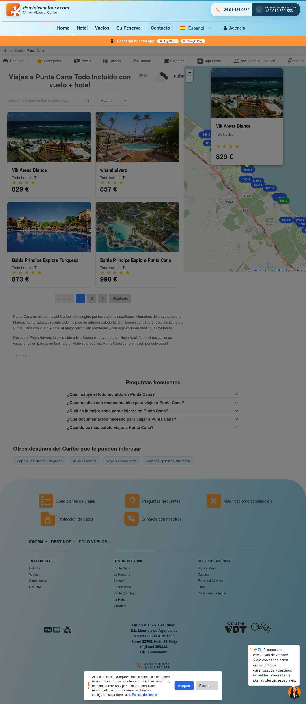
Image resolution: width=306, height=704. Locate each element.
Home (63, 27)
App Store (119, 41)
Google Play (144, 41)
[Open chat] (294, 692)
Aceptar (184, 685)
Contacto (160, 27)
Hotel (82, 27)
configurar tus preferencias (111, 694)
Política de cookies (145, 694)
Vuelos (102, 27)
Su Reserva (128, 27)
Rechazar (207, 685)
